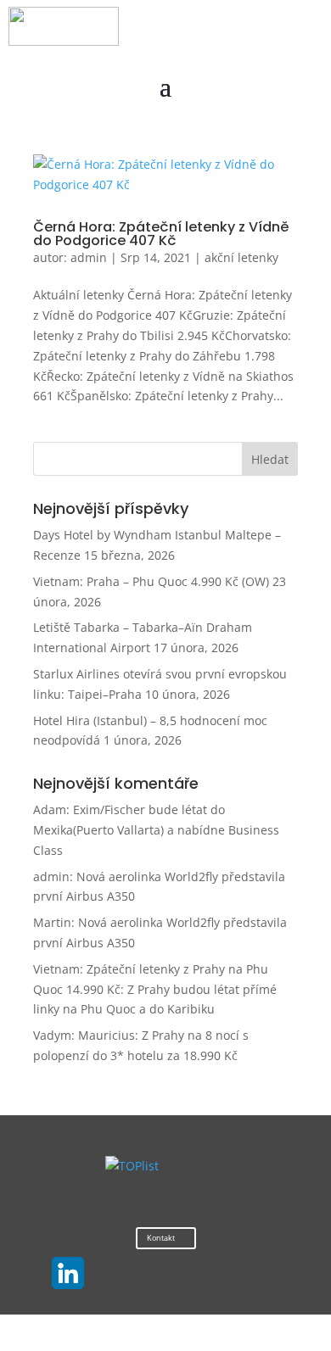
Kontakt (161, 1237)
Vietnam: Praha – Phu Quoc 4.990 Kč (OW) (151, 581)
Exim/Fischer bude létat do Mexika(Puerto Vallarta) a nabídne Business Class (156, 829)
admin (88, 257)
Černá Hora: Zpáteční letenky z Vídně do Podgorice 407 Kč (161, 233)
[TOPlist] (132, 1166)
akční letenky (241, 257)
